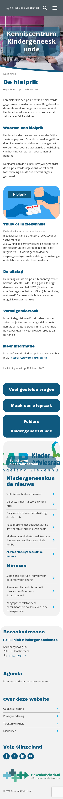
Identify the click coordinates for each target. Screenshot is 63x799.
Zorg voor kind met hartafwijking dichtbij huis (26, 515)
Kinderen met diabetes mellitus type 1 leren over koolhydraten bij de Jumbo (28, 540)
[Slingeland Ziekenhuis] (22, 8)
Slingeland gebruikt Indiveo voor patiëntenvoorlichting (26, 578)
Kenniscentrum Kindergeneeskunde (31, 41)
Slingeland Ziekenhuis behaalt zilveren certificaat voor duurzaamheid (24, 591)
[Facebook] (6, 756)
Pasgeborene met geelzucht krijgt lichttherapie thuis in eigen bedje (27, 527)
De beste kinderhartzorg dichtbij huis (26, 504)
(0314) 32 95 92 (17, 656)
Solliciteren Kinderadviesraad (24, 494)
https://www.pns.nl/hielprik (29, 357)
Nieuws (16, 566)
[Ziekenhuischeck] (31, 781)
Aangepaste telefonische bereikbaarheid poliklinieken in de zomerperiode (27, 607)
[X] (14, 756)
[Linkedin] (22, 756)
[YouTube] (30, 756)
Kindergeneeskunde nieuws (30, 481)
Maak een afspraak (31, 405)
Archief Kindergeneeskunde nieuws (24, 554)
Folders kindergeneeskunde (31, 426)
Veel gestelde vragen (31, 389)
